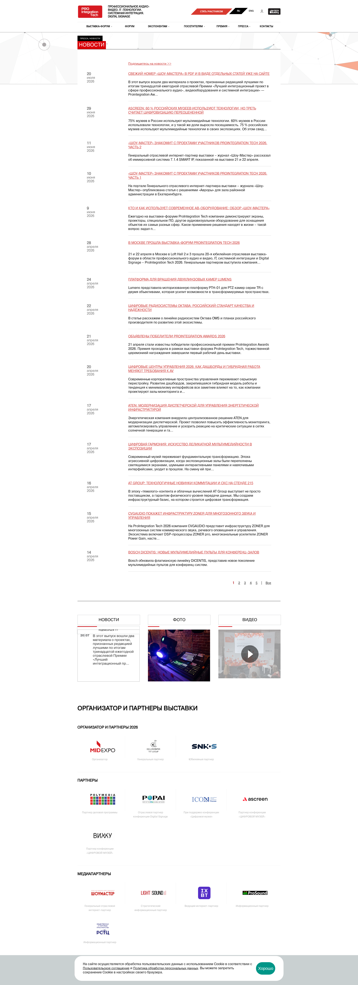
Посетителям (193, 27)
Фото (179, 620)
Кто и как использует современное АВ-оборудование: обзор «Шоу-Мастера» (199, 208)
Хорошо (265, 968)
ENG (251, 11)
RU (238, 11)
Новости (95, 39)
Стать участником (211, 12)
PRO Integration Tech (90, 11)
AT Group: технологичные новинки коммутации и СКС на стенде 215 (190, 483)
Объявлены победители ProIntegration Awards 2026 (176, 336)
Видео (249, 620)
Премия (221, 27)
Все (268, 583)
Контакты (266, 27)
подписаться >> (108, 630)
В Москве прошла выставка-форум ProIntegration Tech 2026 (184, 243)
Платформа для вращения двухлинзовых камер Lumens (180, 279)
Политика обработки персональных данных (165, 968)
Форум (129, 27)
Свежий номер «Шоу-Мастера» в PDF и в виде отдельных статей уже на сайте (199, 74)
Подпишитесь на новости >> (149, 63)
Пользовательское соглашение (106, 968)
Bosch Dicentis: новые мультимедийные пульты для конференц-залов (193, 552)
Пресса (243, 27)
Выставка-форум (98, 27)
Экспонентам (157, 27)
